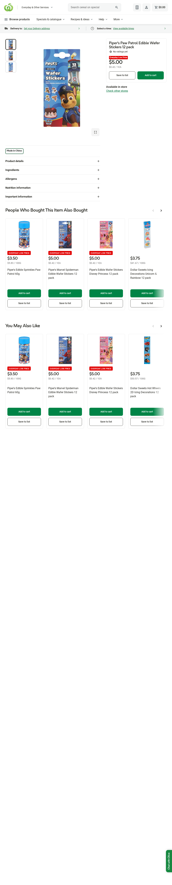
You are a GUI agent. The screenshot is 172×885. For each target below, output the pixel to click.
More (117, 19)
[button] (10, 44)
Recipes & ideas (80, 19)
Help (101, 19)
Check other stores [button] (117, 90)
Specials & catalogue (48, 19)
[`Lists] (137, 7)
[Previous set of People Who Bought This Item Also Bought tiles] (153, 210)
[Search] (116, 7)
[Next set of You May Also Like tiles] (161, 326)
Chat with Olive (169, 861)
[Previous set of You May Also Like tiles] (153, 326)
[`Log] (146, 7)
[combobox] (94, 7)
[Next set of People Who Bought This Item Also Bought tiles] (161, 210)
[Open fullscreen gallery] (95, 132)
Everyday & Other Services (35, 7)
